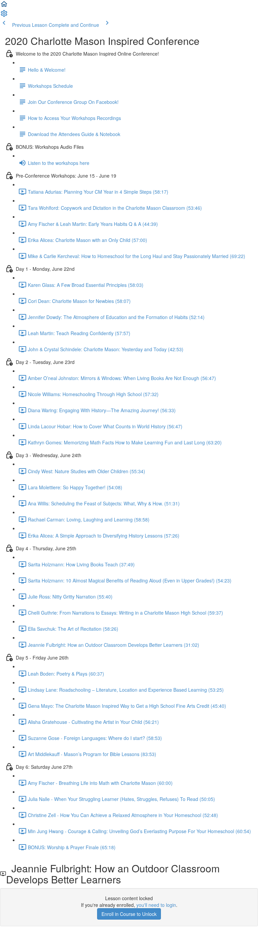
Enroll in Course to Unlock (129, 914)
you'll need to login (156, 904)
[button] (4, 6)
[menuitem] (4, 15)
